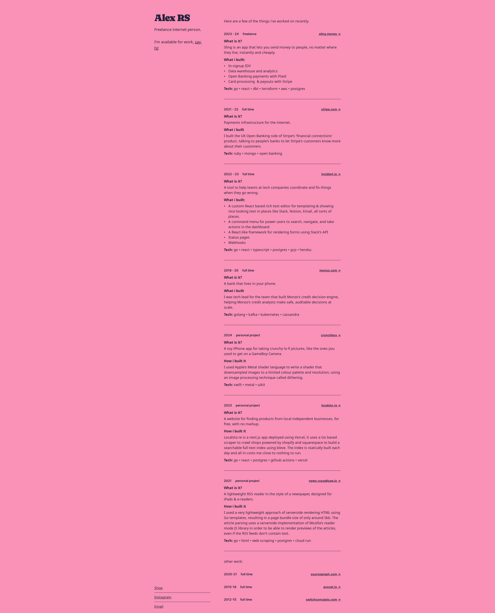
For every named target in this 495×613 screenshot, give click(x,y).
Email (158, 606)
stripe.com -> (331, 109)
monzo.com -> (330, 270)
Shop (158, 588)
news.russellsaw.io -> (325, 481)
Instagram (162, 597)
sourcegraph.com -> (326, 574)
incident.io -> (331, 174)
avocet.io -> (332, 587)
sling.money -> (330, 34)
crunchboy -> (331, 335)
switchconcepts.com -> (323, 599)
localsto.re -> (331, 405)
